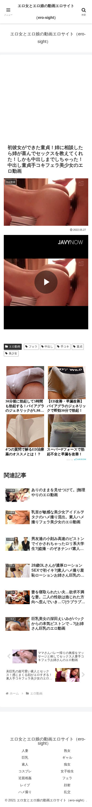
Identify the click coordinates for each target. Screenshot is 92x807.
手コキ (65, 346)
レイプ (25, 785)
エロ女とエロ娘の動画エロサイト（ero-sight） (46, 12)
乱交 (67, 792)
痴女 (67, 764)
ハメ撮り (25, 792)
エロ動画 (14, 346)
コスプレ (25, 771)
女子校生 (67, 771)
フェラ (33, 346)
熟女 (67, 751)
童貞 (79, 346)
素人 (25, 764)
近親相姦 (25, 778)
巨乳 (25, 757)
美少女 (13, 353)
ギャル (67, 757)
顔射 (67, 785)
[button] (83, 649)
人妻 (25, 751)
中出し (49, 346)
